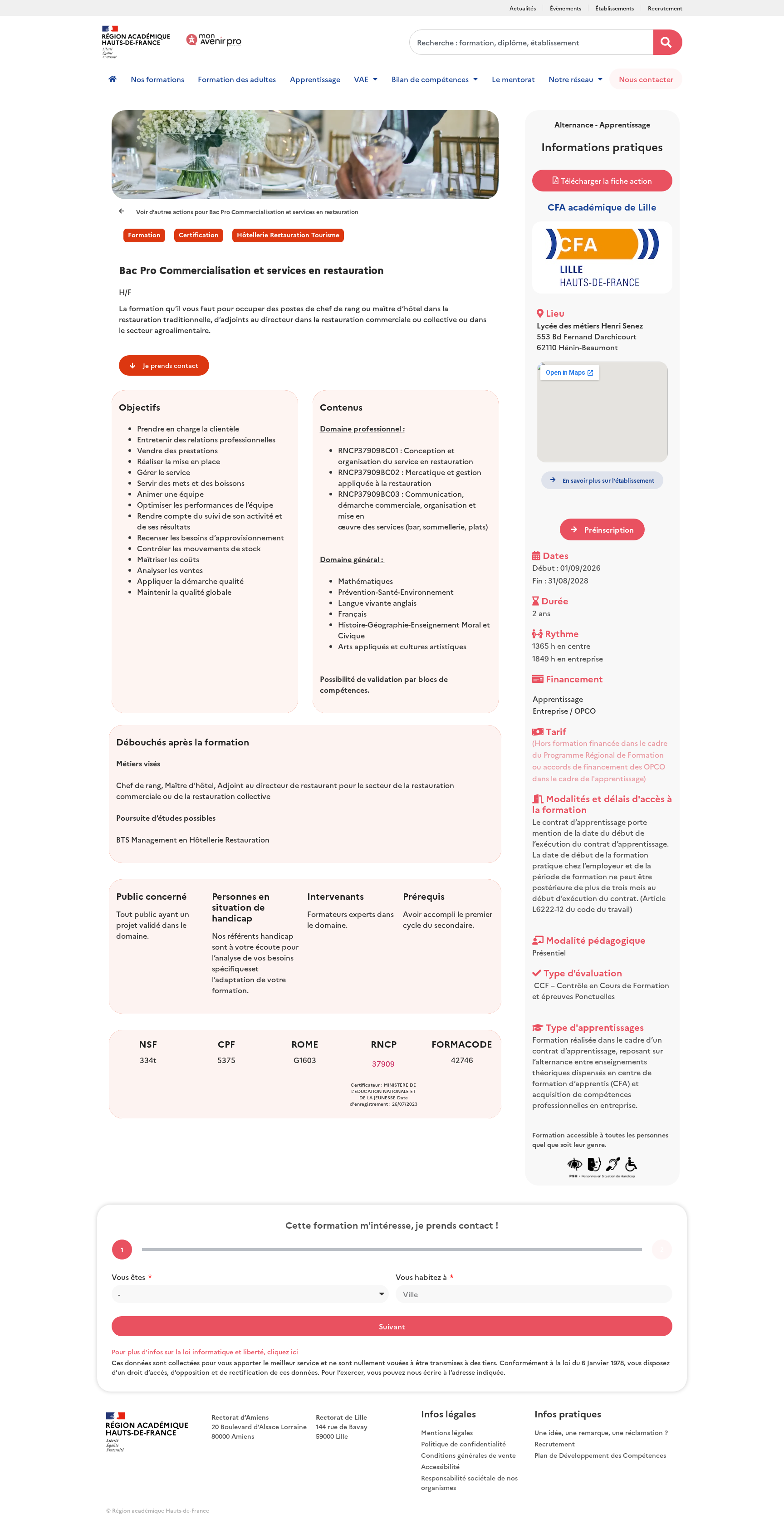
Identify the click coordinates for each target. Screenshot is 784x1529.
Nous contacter (646, 79)
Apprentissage (315, 79)
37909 (383, 1063)
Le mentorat (513, 79)
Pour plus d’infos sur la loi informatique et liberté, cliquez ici (205, 1351)
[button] (602, 180)
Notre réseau (571, 79)
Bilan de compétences (430, 79)
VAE (361, 79)
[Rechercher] (667, 42)
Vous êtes (129, 1277)
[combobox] (531, 42)
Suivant (392, 1326)
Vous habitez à (422, 1277)
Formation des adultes (237, 79)
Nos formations (157, 79)
